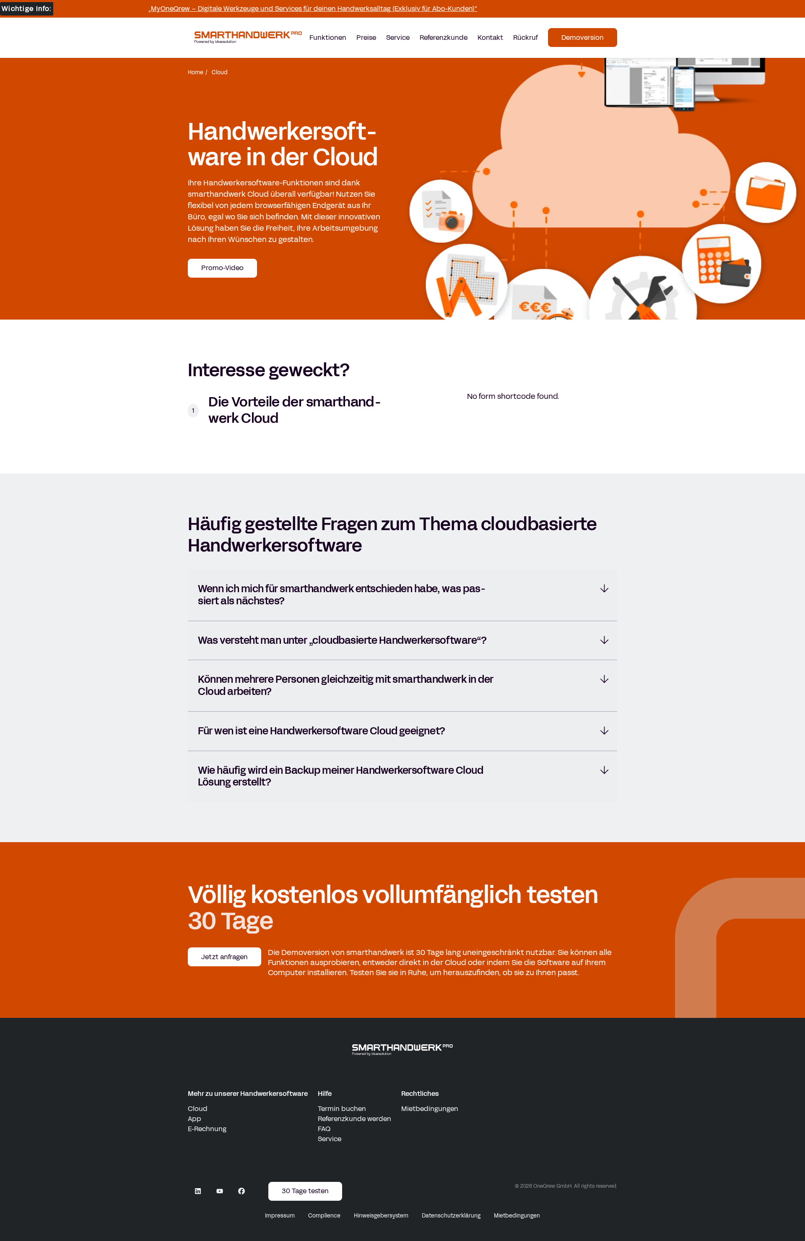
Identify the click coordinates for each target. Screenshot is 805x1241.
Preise (366, 37)
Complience (324, 1216)
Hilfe (325, 1093)
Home (195, 72)
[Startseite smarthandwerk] (248, 37)
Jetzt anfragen (224, 957)
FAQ (324, 1129)
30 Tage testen (305, 1191)
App (194, 1119)
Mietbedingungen (429, 1109)
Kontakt (490, 37)
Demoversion (582, 37)
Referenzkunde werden (354, 1119)
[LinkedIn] (198, 1191)
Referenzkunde (443, 37)
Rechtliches (420, 1093)
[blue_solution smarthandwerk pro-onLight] (402, 1050)
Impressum (280, 1216)
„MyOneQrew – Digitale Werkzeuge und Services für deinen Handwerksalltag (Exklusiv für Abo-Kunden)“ (290, 8)
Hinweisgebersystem (381, 1216)
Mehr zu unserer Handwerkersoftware (248, 1093)
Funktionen (327, 37)
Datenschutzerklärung (451, 1216)
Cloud (198, 1109)
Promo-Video (222, 268)
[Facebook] (241, 1191)
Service (398, 37)
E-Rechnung (207, 1129)
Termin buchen (342, 1109)
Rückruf (525, 37)
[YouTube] (220, 1191)
